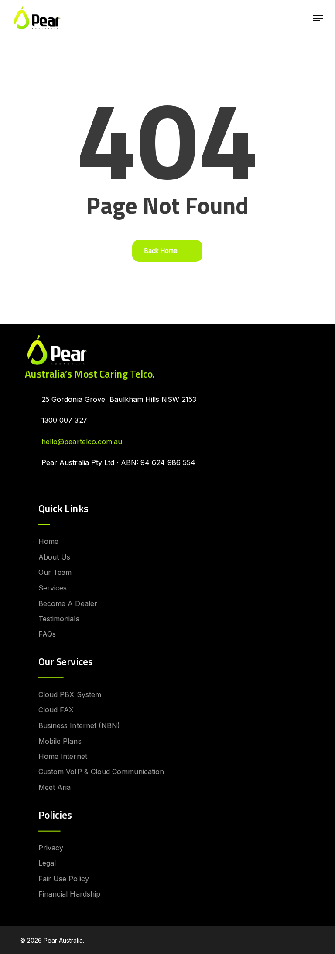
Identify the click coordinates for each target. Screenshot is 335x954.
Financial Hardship (69, 894)
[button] (318, 18)
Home (48, 541)
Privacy (51, 847)
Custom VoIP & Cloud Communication (101, 772)
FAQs (47, 634)
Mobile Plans (60, 741)
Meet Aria (54, 787)
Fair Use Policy (63, 878)
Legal (47, 863)
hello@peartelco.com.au (82, 441)
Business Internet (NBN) (79, 725)
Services (52, 587)
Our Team (55, 572)
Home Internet (62, 756)
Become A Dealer (67, 603)
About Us (54, 557)
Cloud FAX (56, 709)
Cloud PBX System (69, 694)
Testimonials (58, 618)
